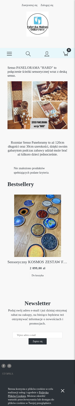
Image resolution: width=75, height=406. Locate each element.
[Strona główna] (37, 24)
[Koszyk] (65, 53)
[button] (9, 53)
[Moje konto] (47, 54)
